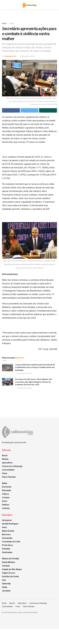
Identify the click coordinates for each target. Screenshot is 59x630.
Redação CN (10, 56)
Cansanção (7, 538)
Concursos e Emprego (12, 466)
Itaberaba (6, 583)
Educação (6, 490)
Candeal (6, 566)
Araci (4, 527)
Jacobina (6, 591)
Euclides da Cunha (10, 576)
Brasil (4, 455)
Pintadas (6, 549)
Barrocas (6, 534)
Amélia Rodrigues (10, 524)
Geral (4, 501)
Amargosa (7, 520)
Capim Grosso (8, 573)
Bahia (11, 23)
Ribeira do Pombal (10, 559)
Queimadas (7, 552)
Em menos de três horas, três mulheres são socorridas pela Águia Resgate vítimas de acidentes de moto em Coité (33, 382)
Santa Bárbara (8, 562)
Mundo (5, 459)
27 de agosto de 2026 (24, 373)
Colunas (6, 497)
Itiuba (4, 587)
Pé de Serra (7, 545)
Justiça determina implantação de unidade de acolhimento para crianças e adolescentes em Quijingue (35, 367)
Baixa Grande (8, 531)
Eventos (5, 505)
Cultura (5, 494)
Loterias (6, 508)
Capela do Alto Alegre (12, 569)
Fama (4, 473)
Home (4, 23)
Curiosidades (8, 470)
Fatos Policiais (9, 477)
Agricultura (7, 463)
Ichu (4, 580)
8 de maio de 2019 (27, 56)
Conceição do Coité (11, 541)
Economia (6, 487)
